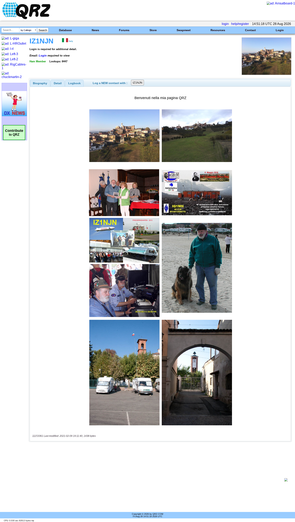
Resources (218, 30)
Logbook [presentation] (74, 83)
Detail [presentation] (58, 83)
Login (280, 30)
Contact (250, 30)
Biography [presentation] (40, 83)
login (225, 24)
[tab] (40, 83)
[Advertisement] (157, 480)
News (95, 30)
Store (153, 30)
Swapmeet (184, 30)
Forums (124, 30)
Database (65, 30)
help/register (240, 24)
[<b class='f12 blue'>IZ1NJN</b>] (266, 74)
